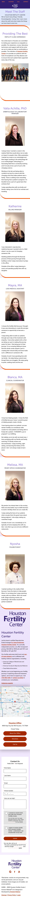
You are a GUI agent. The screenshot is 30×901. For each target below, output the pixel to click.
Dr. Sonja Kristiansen (17, 642)
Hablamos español (7, 683)
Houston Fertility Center (8, 644)
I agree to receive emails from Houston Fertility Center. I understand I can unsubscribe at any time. (15, 830)
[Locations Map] (15, 701)
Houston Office (15, 723)
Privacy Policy (11, 822)
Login (19, 895)
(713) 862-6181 (6, 677)
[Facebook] (15, 872)
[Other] (10, 872)
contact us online (18, 677)
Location (11, 1)
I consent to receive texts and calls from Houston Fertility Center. (16, 817)
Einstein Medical (15, 892)
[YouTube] (19, 872)
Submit (15, 838)
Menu (3, 1)
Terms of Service (13, 848)
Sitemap (3, 895)
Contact (25, 1)
